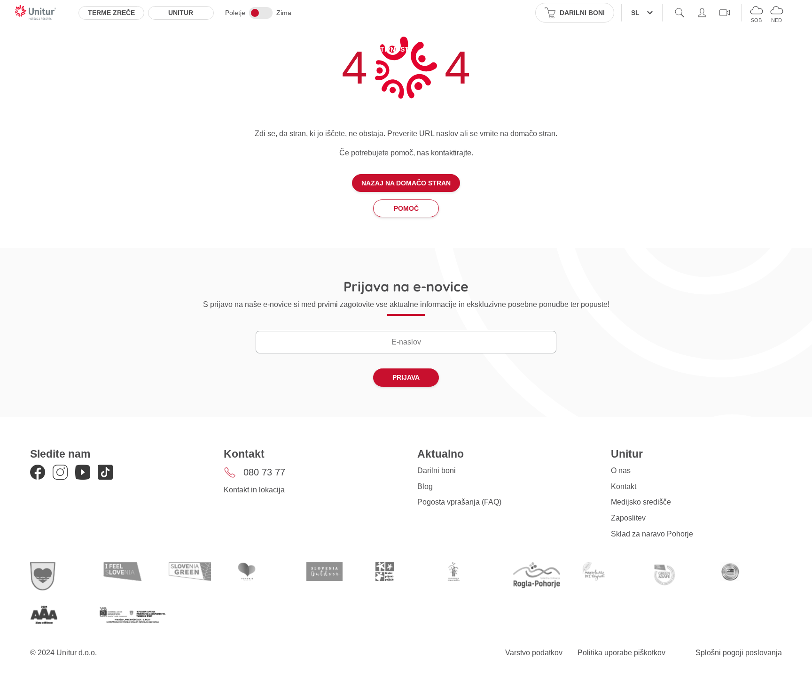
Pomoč (406, 208)
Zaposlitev (628, 518)
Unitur (180, 12)
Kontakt (623, 486)
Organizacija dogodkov (523, 49)
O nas (621, 471)
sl (635, 12)
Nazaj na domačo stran (406, 183)
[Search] (679, 12)
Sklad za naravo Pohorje (652, 534)
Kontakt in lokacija (254, 490)
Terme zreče (111, 12)
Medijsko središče (641, 502)
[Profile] (702, 12)
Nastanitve (249, 49)
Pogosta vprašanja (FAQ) (459, 502)
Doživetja (444, 49)
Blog (425, 486)
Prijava (406, 377)
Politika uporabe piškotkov (621, 653)
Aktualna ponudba (320, 49)
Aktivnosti (391, 49)
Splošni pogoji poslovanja (738, 653)
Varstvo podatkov (533, 653)
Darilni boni (436, 471)
